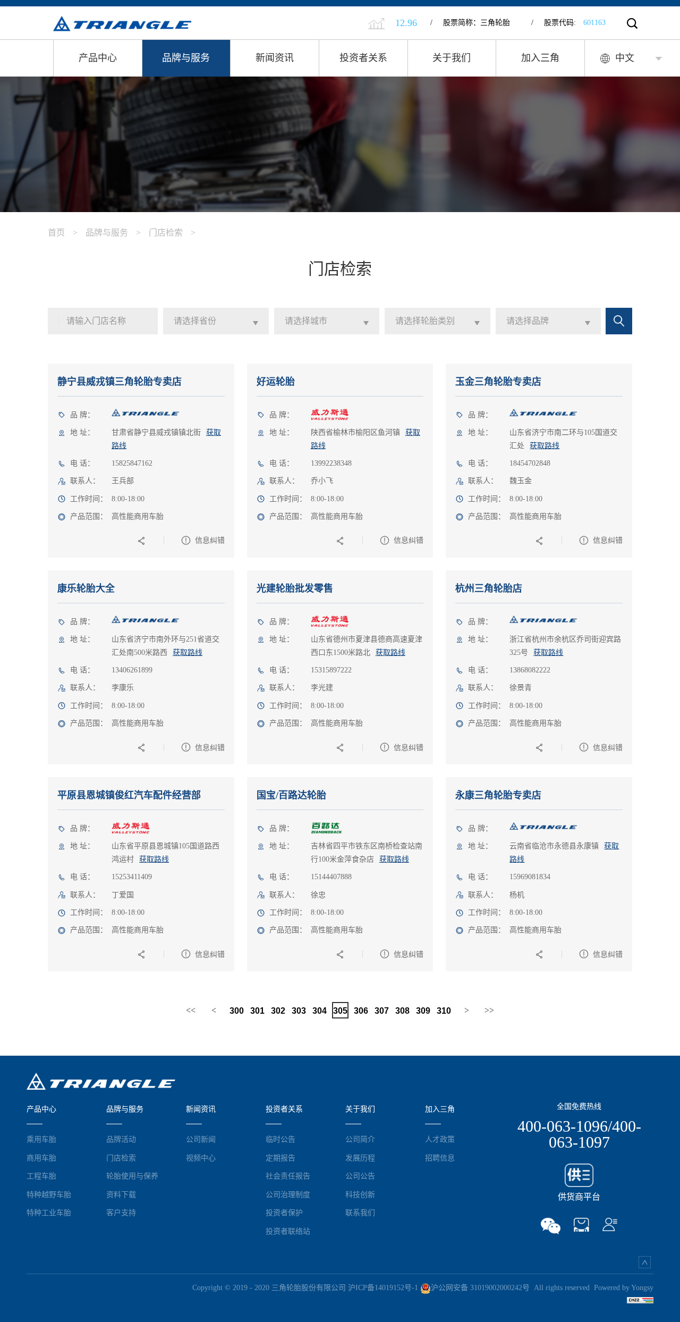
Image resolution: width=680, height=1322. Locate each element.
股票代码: (568, 23)
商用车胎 (41, 1157)
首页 (63, 232)
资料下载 (121, 1194)
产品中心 (98, 58)
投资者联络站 (288, 1231)
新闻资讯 (275, 58)
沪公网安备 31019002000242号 (480, 1288)
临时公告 (280, 1139)
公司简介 (360, 1139)
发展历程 (360, 1157)
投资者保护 (284, 1212)
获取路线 (544, 446)
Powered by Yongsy (623, 1288)
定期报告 (280, 1157)
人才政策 (440, 1139)
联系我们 (360, 1212)
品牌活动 (121, 1139)
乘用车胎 (41, 1139)
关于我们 (451, 58)
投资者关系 (363, 58)
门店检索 (172, 232)
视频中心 (201, 1157)
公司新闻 (201, 1139)
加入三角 (540, 58)
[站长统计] (640, 1299)
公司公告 (360, 1176)
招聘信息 (440, 1157)
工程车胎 (41, 1176)
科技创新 (360, 1194)
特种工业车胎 (49, 1212)
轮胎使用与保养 (132, 1176)
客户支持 (121, 1212)
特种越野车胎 (49, 1194)
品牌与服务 (186, 58)
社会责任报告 (288, 1176)
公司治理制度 (288, 1194)
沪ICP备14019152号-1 (383, 1288)
